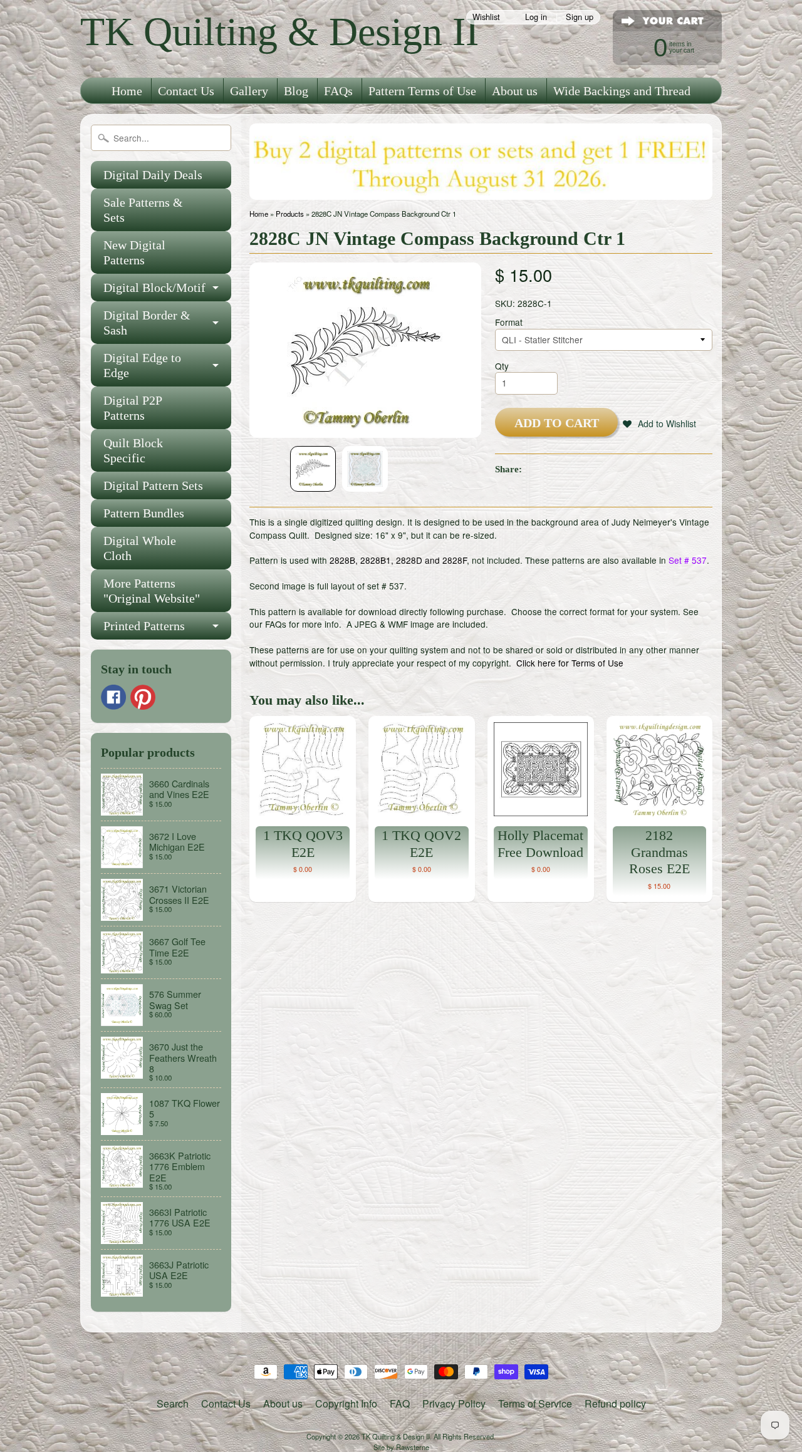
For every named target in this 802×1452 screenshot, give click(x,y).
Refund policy (615, 1403)
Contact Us (186, 91)
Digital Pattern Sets (153, 485)
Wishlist (486, 17)
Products (290, 214)
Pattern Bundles (143, 513)
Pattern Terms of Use (422, 91)
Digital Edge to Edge (142, 365)
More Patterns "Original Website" (151, 590)
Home (127, 91)
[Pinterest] (142, 697)
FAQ (400, 1403)
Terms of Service (535, 1403)
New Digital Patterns (134, 252)
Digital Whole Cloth (139, 548)
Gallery (249, 91)
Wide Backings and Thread (621, 91)
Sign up (579, 17)
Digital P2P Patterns (132, 407)
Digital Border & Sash (146, 322)
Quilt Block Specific (133, 450)
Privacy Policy (454, 1403)
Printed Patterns (144, 626)
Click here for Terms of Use (569, 662)
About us (515, 91)
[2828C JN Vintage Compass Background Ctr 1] (313, 469)
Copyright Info (346, 1403)
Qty (502, 366)
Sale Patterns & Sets (143, 209)
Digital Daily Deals (152, 175)
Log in (536, 17)
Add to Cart (556, 423)
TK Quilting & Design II (279, 31)
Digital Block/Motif (154, 287)
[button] (659, 423)
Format (509, 322)
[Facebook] (113, 697)
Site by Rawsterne (401, 1447)
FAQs (338, 91)
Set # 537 (688, 560)
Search (173, 1403)
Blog (296, 91)
